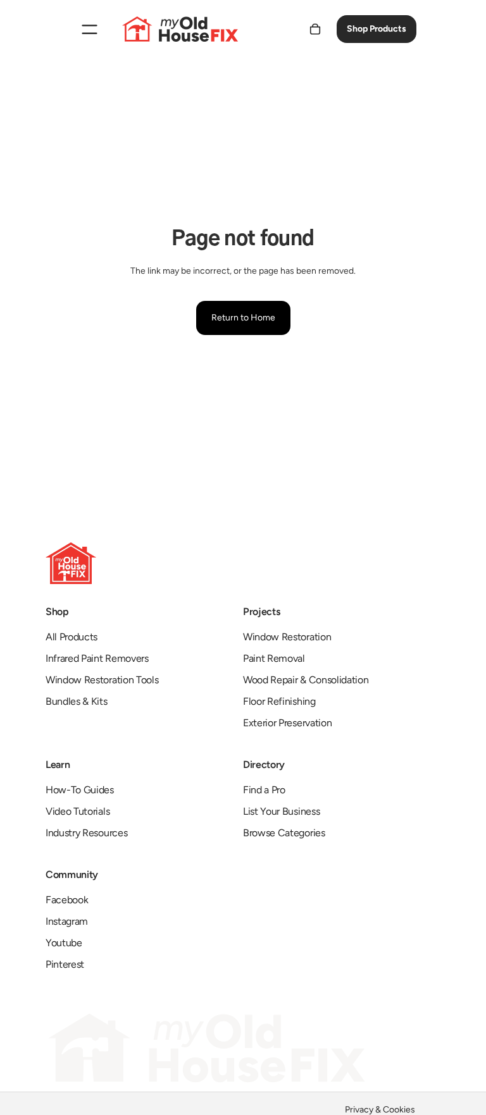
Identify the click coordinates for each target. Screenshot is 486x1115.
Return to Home (243, 317)
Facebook (67, 900)
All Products (71, 637)
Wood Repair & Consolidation (305, 680)
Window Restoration (287, 637)
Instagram (67, 921)
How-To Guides (80, 790)
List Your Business (281, 811)
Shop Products (376, 28)
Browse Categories (284, 833)
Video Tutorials (77, 811)
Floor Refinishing (279, 701)
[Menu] (89, 29)
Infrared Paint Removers (97, 658)
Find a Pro (264, 790)
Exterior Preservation (287, 723)
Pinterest (65, 964)
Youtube (64, 943)
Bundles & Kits (77, 701)
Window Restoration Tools (102, 680)
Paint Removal (274, 658)
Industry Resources (86, 833)
